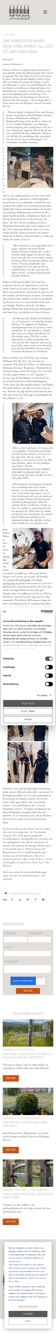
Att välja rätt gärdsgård (39, 1190)
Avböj (28, 1321)
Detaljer (24, 1190)
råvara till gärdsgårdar (19, 580)
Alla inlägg (10, 34)
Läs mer (11, 1078)
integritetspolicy (15, 1261)
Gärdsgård (8, 1118)
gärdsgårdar (9, 583)
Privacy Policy (14, 1281)
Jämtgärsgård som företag (22, 894)
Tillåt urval (28, 711)
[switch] (49, 667)
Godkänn (28, 1314)
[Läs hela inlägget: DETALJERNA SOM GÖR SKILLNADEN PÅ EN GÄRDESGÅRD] (28, 1173)
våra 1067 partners (18, 625)
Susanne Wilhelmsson (12, 64)
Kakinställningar (28, 1307)
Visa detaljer (42, 695)
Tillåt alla (28, 703)
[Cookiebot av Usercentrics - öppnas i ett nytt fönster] (41, 611)
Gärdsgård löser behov (13, 1049)
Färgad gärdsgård (32, 1118)
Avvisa (28, 719)
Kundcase (29, 1049)
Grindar (38, 894)
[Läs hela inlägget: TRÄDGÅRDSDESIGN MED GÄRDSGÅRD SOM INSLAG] (28, 1101)
